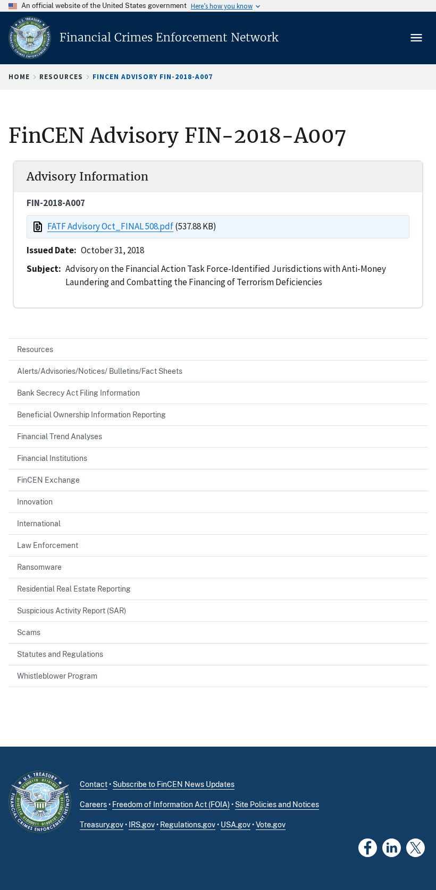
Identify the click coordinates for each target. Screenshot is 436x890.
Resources (61, 76)
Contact (93, 784)
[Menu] (417, 37)
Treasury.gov (101, 824)
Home (19, 76)
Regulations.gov (187, 824)
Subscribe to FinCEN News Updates (173, 784)
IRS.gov (142, 824)
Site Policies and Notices (277, 804)
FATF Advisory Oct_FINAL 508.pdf (110, 226)
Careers (93, 804)
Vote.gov (271, 824)
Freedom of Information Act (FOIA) (171, 804)
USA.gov (235, 824)
